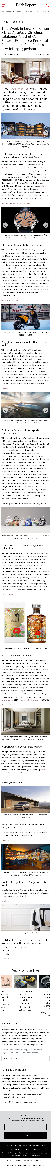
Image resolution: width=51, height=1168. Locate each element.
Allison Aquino (11, 54)
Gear (43, 12)
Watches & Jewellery (27, 12)
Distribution (11, 1165)
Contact (18, 1160)
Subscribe (25, 1135)
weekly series (20, 88)
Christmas (6, 168)
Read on (5, 840)
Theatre (20, 189)
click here (33, 1102)
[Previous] (5, 132)
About (10, 1160)
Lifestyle (6, 12)
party (41, 186)
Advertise (28, 1160)
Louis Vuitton (7, 594)
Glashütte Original (9, 300)
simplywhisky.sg (31, 700)
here (43, 770)
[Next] (45, 132)
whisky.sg (5, 700)
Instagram (15, 1149)
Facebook (26, 1149)
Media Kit (38, 1160)
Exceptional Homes (10, 778)
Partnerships (38, 1165)
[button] (3, 5)
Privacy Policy (24, 1165)
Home (4, 21)
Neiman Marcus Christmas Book (16, 203)
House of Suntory (9, 705)
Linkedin (36, 1149)
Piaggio (4, 388)
